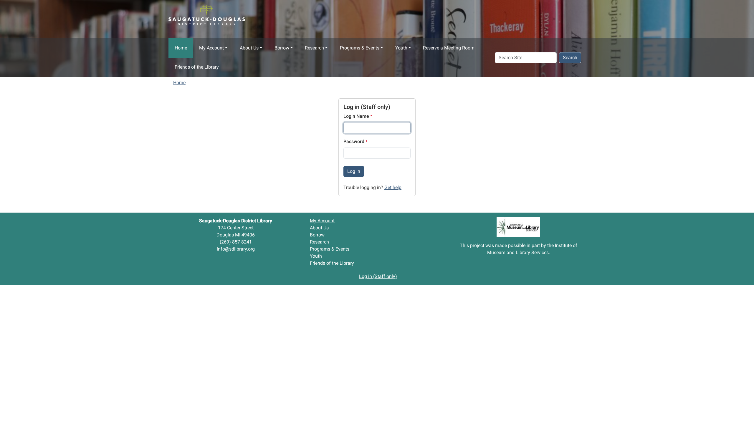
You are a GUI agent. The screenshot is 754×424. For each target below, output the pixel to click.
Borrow (282, 48)
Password (354, 141)
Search (570, 57)
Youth (401, 48)
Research (314, 48)
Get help (392, 187)
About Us (249, 48)
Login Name (356, 116)
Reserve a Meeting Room (448, 48)
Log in (353, 171)
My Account (211, 48)
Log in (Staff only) (378, 276)
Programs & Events (359, 48)
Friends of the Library (197, 67)
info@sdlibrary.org (236, 249)
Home (181, 48)
